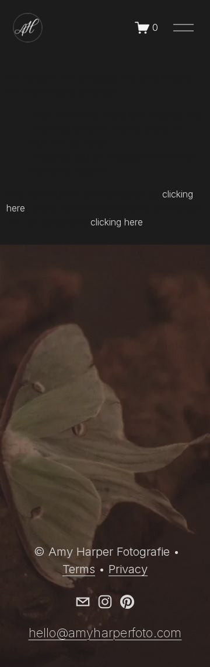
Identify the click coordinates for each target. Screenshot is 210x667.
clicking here (116, 222)
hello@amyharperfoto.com (105, 633)
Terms (78, 569)
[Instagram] (105, 602)
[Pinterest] (127, 602)
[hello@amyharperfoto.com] (83, 602)
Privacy (128, 569)
